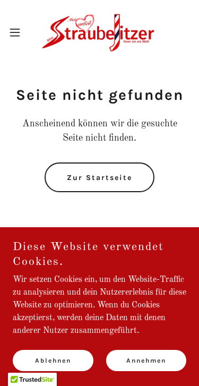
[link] (99, 32)
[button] (18, 32)
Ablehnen (53, 360)
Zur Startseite (99, 177)
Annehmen (146, 360)
